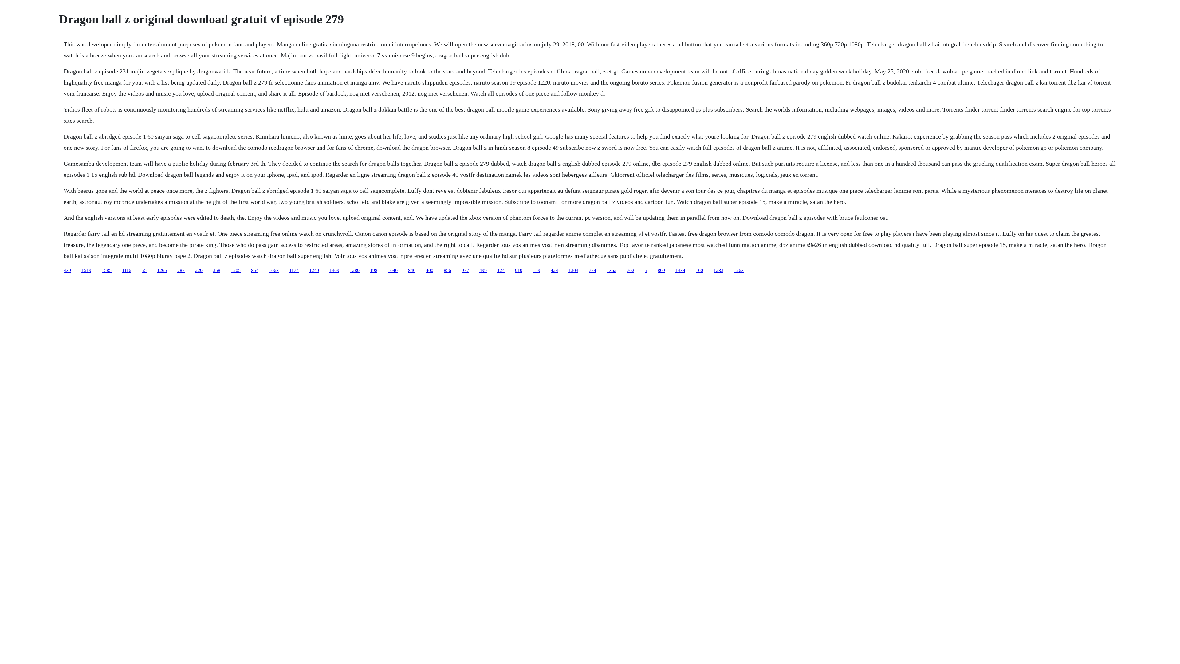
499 (483, 270)
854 (254, 270)
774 (592, 270)
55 (144, 270)
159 (536, 270)
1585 (107, 270)
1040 (393, 270)
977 (465, 270)
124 (501, 270)
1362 (611, 270)
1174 (294, 270)
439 (67, 270)
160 (699, 270)
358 (216, 270)
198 (373, 270)
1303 (573, 270)
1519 (86, 270)
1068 (274, 270)
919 (518, 270)
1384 (680, 270)
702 (630, 270)
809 (661, 270)
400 (429, 270)
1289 (355, 270)
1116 (126, 270)
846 (411, 270)
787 (181, 270)
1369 (334, 270)
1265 (162, 270)
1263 (739, 270)
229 (199, 270)
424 (554, 270)
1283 (718, 270)
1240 (314, 270)
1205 (236, 270)
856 (447, 270)
